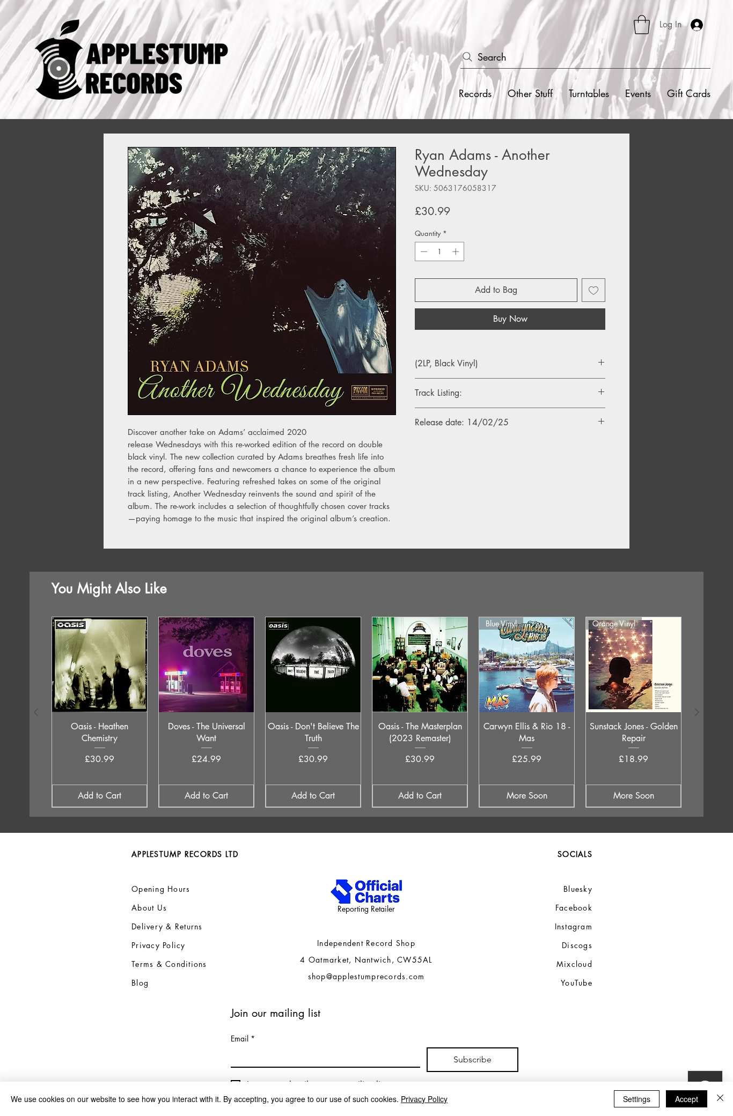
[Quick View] (99, 664)
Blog (140, 983)
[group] (366, 712)
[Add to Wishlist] (593, 290)
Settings (636, 1098)
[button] (642, 24)
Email (243, 1038)
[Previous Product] (36, 712)
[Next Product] (697, 712)
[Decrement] (422, 251)
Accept (686, 1098)
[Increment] (456, 251)
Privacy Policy (424, 1098)
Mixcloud (574, 964)
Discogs (577, 945)
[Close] (720, 1098)
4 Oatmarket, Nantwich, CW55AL (366, 960)
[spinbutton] (439, 251)
